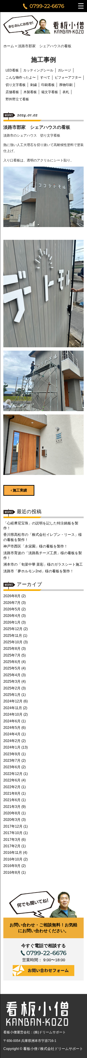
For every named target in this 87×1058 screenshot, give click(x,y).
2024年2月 (12, 741)
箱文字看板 (49, 92)
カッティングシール (38, 70)
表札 (65, 92)
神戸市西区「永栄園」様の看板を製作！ (35, 546)
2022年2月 (12, 787)
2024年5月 (12, 728)
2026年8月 (12, 596)
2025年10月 (13, 642)
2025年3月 (12, 681)
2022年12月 (13, 774)
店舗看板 (12, 92)
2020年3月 (12, 820)
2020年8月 (12, 813)
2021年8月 (12, 793)
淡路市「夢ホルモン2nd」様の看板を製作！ (38, 571)
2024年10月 (13, 714)
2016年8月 (12, 872)
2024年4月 (12, 734)
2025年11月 (12, 635)
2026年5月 (12, 609)
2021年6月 (12, 800)
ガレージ (64, 70)
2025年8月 (12, 648)
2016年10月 (13, 859)
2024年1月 (12, 747)
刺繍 (33, 85)
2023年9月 (12, 754)
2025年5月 (12, 668)
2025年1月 (12, 695)
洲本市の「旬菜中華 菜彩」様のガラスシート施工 (43, 564)
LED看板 (12, 70)
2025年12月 (13, 629)
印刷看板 (48, 85)
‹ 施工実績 (19, 490)
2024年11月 (12, 708)
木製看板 (30, 92)
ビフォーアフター (68, 77)
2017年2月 (12, 846)
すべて (45, 77)
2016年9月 (12, 866)
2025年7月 (12, 655)
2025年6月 (12, 662)
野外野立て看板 (17, 99)
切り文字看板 (16, 85)
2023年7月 (12, 760)
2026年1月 (12, 622)
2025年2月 (12, 688)
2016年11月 (12, 852)
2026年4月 (12, 616)
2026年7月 (12, 603)
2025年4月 (12, 675)
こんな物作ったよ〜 (21, 77)
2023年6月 (12, 767)
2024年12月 (13, 701)
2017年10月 (13, 833)
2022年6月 (12, 780)
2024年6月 (12, 721)
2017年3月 (12, 839)
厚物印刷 (65, 85)
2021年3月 (12, 807)
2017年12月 (13, 826)
